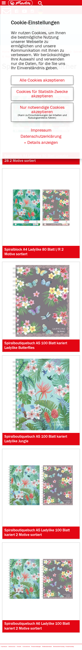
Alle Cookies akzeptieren (42, 80)
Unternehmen (26, 646)
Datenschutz (12, 646)
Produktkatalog (70, 646)
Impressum (4, 646)
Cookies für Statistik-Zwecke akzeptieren (42, 93)
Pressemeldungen (36, 646)
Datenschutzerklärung (41, 136)
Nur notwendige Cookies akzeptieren (42, 109)
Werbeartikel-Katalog (59, 646)
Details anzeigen (42, 142)
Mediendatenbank (47, 646)
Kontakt (19, 646)
